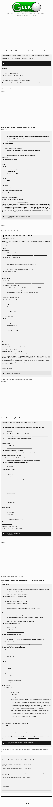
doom (33, 749)
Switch (27, 223)
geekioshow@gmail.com (7, 195)
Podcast (3, 88)
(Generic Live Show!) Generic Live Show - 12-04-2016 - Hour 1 (16, 768)
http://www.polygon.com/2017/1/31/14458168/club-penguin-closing (21, 155)
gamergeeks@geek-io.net (10, 71)
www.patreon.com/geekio (25, 80)
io (33, 540)
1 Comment (3, 381)
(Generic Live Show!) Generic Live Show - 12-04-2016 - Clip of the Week (18, 759)
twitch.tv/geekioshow (26, 82)
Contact (35, 13)
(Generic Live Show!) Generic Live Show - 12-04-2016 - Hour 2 (16, 764)
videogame (15, 88)
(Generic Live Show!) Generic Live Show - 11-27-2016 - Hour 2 (16, 777)
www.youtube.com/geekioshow (28, 204)
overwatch (26, 540)
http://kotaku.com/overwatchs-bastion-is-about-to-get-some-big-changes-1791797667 (25, 162)
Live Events (17, 13)
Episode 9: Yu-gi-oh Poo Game (11, 231)
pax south (31, 379)
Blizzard (13, 223)
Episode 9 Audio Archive (7, 368)
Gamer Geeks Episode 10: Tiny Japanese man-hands (18, 127)
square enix (14, 379)
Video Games (18, 223)
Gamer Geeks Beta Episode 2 (10, 418)
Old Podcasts (23, 13)
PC (14, 749)
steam (29, 540)
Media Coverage (41, 13)
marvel (18, 379)
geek (32, 540)
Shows (12, 13)
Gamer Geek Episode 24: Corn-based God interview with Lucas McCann (24, 51)
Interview (8, 88)
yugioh (9, 379)
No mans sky (29, 749)
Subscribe (30, 13)
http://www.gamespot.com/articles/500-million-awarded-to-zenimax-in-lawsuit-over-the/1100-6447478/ (28, 141)
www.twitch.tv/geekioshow (30, 205)
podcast (38, 540)
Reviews (7, 223)
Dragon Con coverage (22, 15)
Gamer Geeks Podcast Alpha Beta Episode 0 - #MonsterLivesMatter (22, 580)
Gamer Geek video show (7, 540)
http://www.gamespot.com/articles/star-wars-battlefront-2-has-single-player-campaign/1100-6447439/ (28, 136)
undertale (37, 749)
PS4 (10, 749)
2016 (36, 540)
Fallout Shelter (45, 749)
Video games (23, 749)
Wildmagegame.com (17, 58)
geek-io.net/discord (27, 78)
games (21, 379)
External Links (32, 15)
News (30, 223)
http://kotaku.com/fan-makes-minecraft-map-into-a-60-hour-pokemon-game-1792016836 (25, 146)
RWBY (40, 749)
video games (25, 379)
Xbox (13, 749)
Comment (3, 91)
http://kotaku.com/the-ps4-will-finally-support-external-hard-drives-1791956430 (23, 150)
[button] (26, 33)
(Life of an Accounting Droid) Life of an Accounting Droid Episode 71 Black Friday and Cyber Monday (26, 773)
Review (33, 223)
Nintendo (23, 223)
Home (8, 13)
